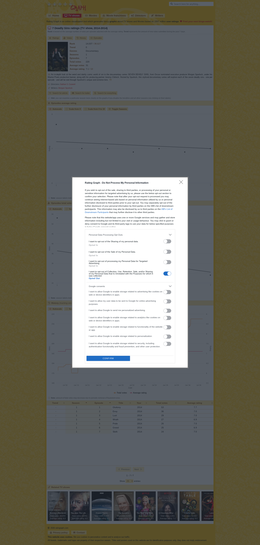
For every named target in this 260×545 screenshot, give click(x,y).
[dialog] (130, 272)
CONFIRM (108, 358)
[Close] (182, 183)
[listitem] (130, 234)
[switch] (167, 241)
